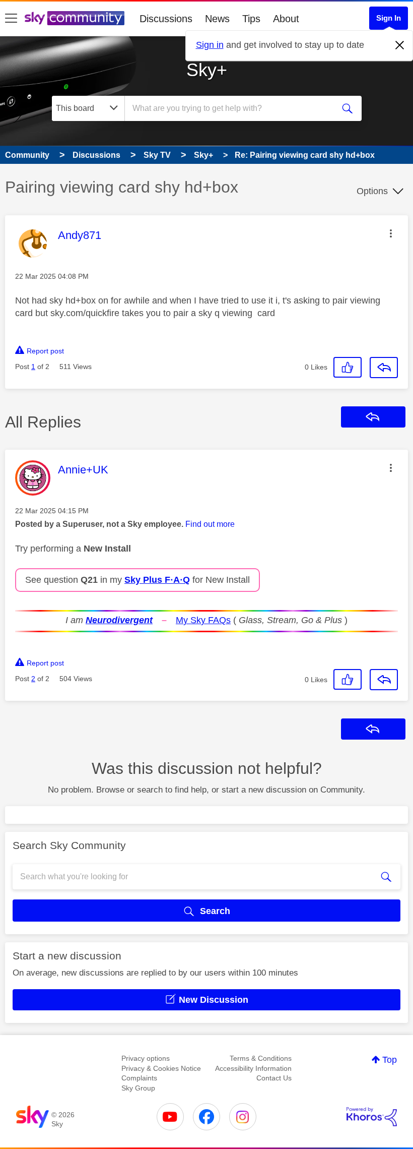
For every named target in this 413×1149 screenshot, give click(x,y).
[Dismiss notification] (400, 45)
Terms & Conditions (261, 1058)
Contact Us (274, 1078)
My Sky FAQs (203, 620)
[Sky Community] (74, 18)
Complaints (139, 1078)
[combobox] (231, 108)
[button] (391, 233)
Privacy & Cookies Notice (161, 1068)
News (217, 18)
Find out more (210, 524)
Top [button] (389, 1060)
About (286, 18)
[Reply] (384, 367)
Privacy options (145, 1058)
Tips (251, 18)
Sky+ (206, 69)
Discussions (166, 18)
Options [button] (372, 191)
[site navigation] (11, 19)
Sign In (388, 18)
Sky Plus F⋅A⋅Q (157, 580)
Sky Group (138, 1088)
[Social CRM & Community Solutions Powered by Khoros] (372, 1116)
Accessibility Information (253, 1068)
